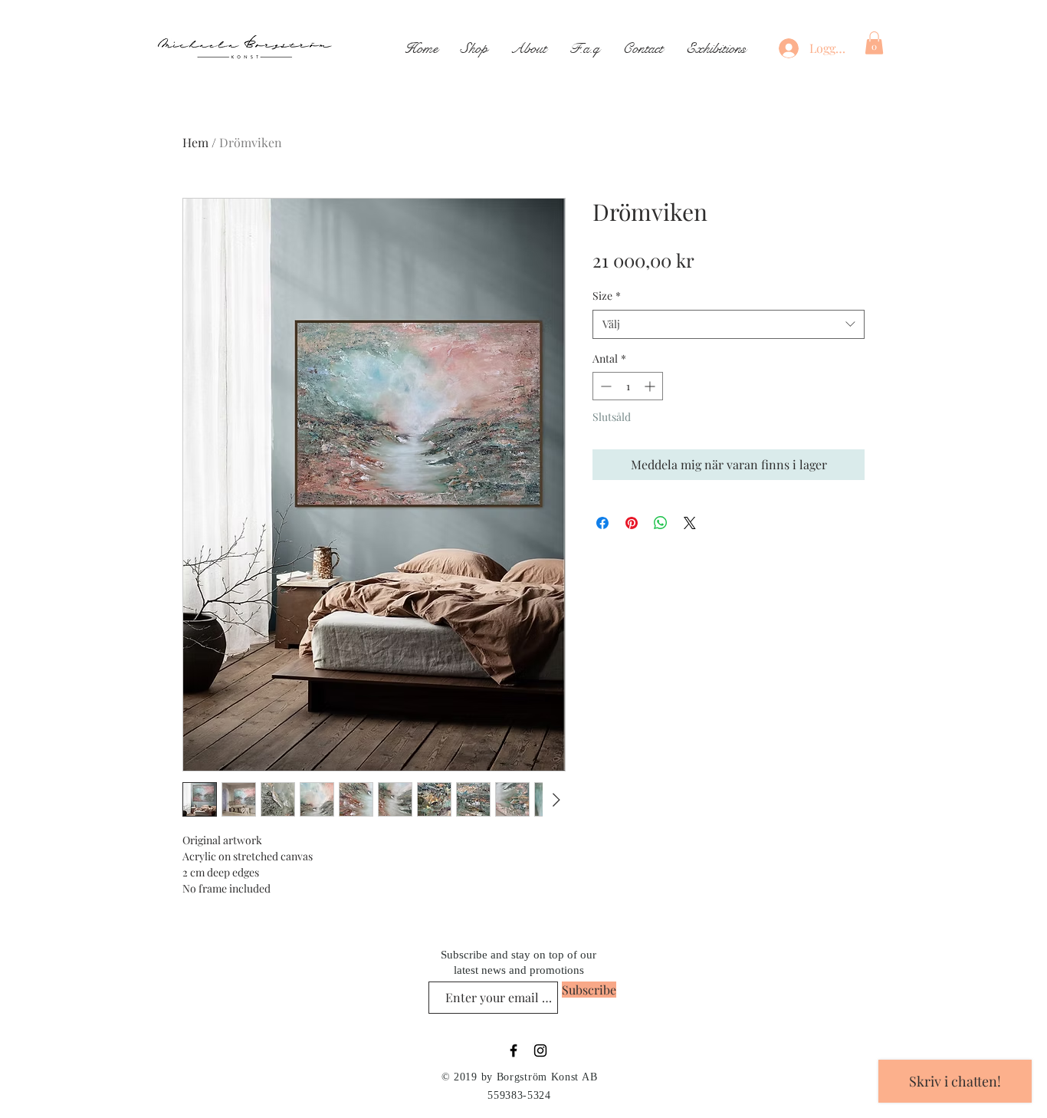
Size (606, 295)
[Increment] (651, 386)
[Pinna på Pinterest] (631, 523)
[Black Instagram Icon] (540, 1050)
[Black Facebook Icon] (513, 1050)
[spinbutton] (628, 386)
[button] (874, 42)
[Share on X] (690, 523)
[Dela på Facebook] (602, 523)
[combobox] (728, 324)
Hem (195, 142)
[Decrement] (604, 386)
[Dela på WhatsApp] (661, 523)
